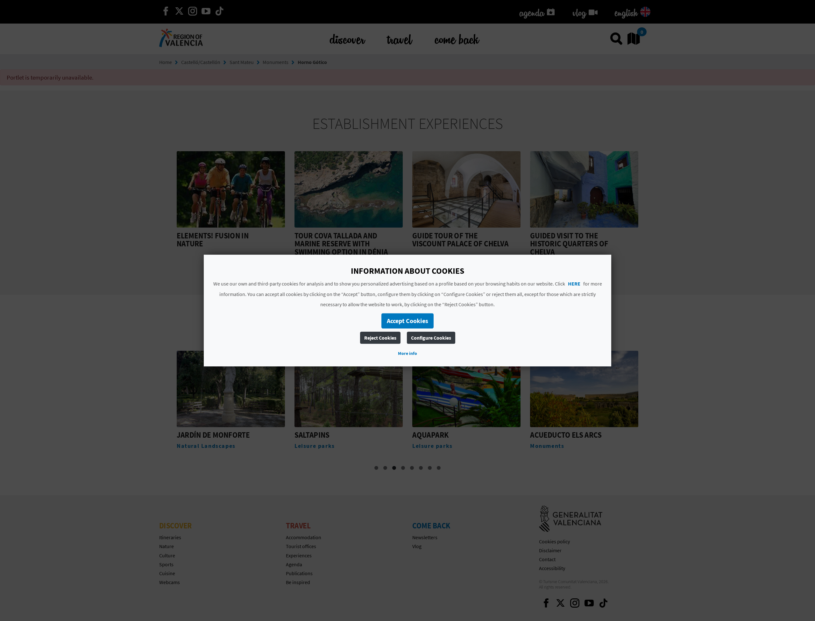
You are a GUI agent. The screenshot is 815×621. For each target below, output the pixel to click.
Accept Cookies (407, 321)
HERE (574, 283)
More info (407, 353)
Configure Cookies (431, 338)
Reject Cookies (380, 338)
